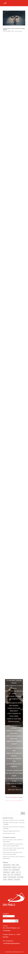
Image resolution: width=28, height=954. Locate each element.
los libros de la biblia (12, 877)
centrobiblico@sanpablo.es (11, 943)
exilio (17, 872)
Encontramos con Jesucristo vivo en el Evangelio (13, 820)
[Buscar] (16, 921)
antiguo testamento (6, 864)
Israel (9, 874)
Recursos (20, 31)
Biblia (17, 864)
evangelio (13, 872)
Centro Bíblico (8, 31)
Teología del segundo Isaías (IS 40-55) (11, 831)
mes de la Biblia (20, 877)
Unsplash (20, 281)
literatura (5, 877)
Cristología (5, 869)
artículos (13, 864)
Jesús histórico (17, 874)
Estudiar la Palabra (15, 869)
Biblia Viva (15, 867)
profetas (4, 879)
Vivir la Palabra (17, 879)
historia (4, 874)
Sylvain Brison (13, 281)
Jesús (12, 874)
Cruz (10, 869)
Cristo (19, 867)
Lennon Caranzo (13, 797)
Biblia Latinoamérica (7, 867)
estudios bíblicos (6, 872)
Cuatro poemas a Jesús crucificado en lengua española (14, 29)
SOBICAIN (10, 879)
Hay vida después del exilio (9, 833)
